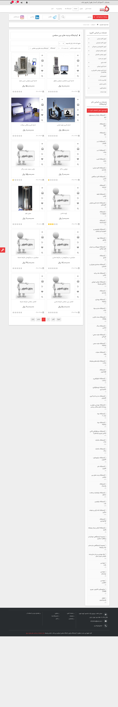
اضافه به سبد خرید (78, 60)
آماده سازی (103, 63)
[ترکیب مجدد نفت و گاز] (42, 143)
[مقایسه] (78, 65)
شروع (58, 319)
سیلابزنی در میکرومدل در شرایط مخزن (63, 258)
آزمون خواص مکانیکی (100, 55)
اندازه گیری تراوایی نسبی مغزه (28, 81)
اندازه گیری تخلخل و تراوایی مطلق (64, 81)
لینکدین (32, 17)
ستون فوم (28, 214)
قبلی (53, 319)
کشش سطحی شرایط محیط (28, 302)
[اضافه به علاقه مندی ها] (78, 70)
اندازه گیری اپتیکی (101, 66)
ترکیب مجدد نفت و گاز (28, 169)
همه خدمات (103, 92)
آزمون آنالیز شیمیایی (101, 43)
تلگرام (50, 17)
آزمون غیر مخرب (102, 59)
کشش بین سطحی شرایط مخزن (63, 302)
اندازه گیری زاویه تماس (63, 125)
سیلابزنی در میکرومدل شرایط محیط (28, 258)
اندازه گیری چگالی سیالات (28, 125)
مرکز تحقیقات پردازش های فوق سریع (35, 633)
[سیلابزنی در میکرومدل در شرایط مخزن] (78, 231)
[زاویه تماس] (78, 187)
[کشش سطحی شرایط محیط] (42, 276)
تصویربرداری (103, 76)
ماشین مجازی (102, 84)
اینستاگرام (16, 17)
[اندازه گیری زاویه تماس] (78, 99)
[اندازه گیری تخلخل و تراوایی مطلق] (78, 55)
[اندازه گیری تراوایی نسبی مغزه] (42, 55)
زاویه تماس (63, 214)
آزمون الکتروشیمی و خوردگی (99, 47)
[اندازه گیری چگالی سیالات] (42, 99)
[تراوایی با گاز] (78, 143)
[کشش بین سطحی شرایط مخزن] (78, 276)
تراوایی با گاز (63, 169)
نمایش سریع (78, 76)
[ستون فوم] (42, 187)
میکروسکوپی (103, 88)
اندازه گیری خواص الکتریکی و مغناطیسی (98, 71)
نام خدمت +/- (64, 48)
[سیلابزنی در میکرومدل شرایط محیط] (42, 231)
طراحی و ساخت (102, 80)
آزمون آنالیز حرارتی (101, 39)
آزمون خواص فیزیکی (101, 51)
